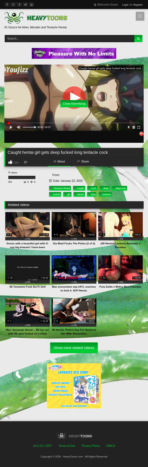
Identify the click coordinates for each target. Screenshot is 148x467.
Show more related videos (74, 348)
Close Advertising (74, 103)
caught (80, 188)
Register (138, 4)
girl (68, 194)
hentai (80, 194)
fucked (56, 194)
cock (93, 188)
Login (125, 4)
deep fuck (121, 188)
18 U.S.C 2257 (42, 445)
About (61, 161)
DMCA (110, 445)
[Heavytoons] (74, 18)
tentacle (107, 194)
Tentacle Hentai (62, 188)
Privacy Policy (91, 445)
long (93, 194)
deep (105, 188)
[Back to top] (137, 456)
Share (84, 161)
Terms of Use (66, 445)
